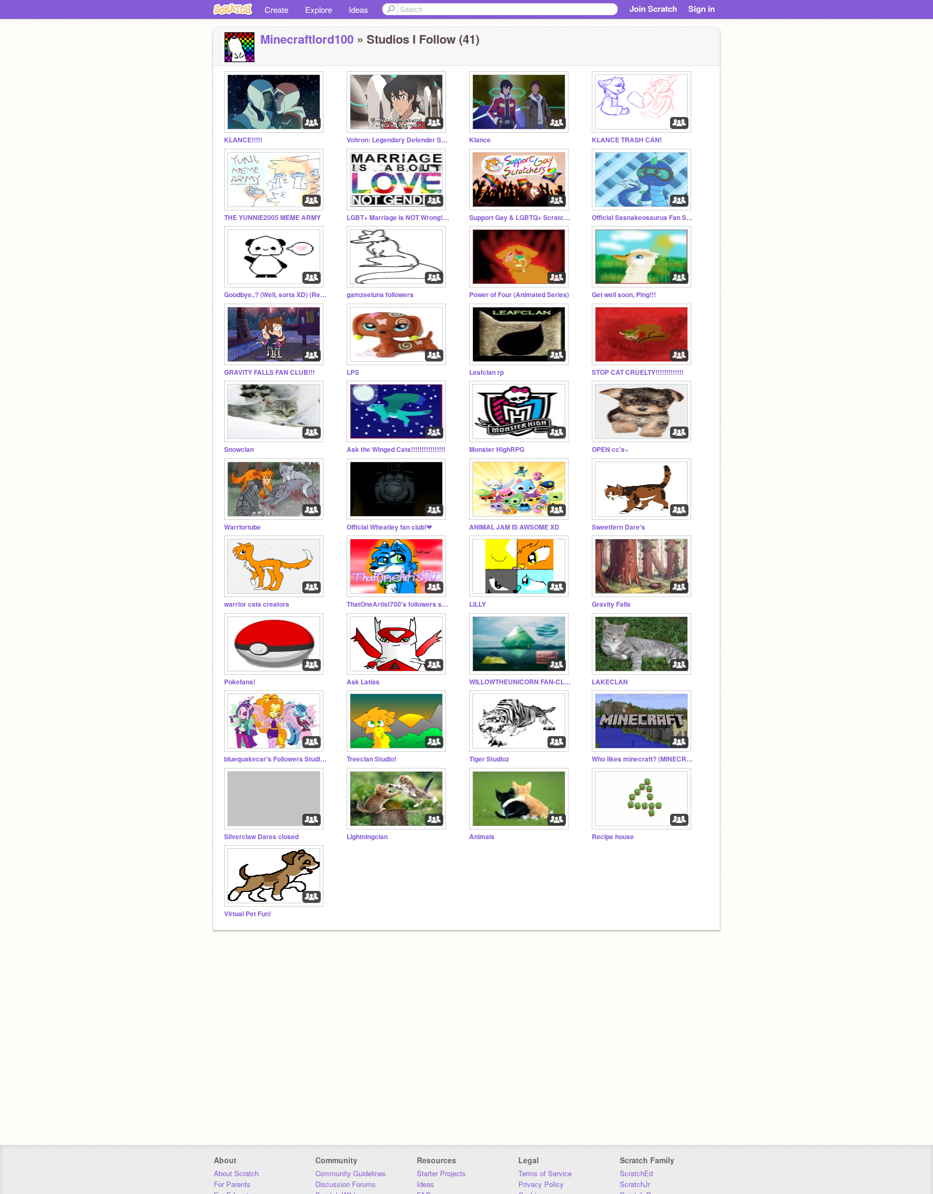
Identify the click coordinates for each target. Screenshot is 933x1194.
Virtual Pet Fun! (247, 913)
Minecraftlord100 (307, 38)
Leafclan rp (486, 372)
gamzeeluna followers (380, 294)
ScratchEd (636, 1173)
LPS (353, 372)
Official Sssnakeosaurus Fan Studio (643, 217)
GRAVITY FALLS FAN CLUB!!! (269, 372)
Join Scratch (653, 9)
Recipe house (613, 836)
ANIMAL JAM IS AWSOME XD (514, 527)
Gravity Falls (611, 604)
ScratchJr (635, 1184)
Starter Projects (441, 1173)
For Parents (232, 1184)
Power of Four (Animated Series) (519, 294)
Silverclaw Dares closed (261, 836)
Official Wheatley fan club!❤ (389, 527)
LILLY (477, 604)
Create (276, 9)
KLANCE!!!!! (243, 140)
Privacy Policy (541, 1184)
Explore (318, 9)
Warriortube (242, 527)
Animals (482, 836)
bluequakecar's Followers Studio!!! (275, 759)
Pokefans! (239, 682)
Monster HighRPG (496, 449)
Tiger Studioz (489, 759)
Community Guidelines (350, 1173)
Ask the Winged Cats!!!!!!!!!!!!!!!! (396, 449)
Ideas (358, 9)
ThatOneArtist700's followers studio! (398, 604)
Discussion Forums (345, 1184)
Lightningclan (367, 836)
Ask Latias (363, 682)
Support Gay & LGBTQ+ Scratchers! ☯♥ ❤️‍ (520, 217)
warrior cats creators (256, 604)
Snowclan (239, 449)
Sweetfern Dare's (618, 527)
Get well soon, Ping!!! (624, 294)
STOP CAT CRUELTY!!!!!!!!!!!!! (638, 372)
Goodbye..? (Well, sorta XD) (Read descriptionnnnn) (275, 294)
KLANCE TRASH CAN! (627, 140)
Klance (480, 140)
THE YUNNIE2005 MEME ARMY (272, 217)
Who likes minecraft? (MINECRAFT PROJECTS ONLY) (643, 759)
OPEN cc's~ (610, 449)
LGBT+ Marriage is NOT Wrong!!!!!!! (398, 217)
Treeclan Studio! (371, 759)
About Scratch (236, 1173)
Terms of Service (545, 1173)
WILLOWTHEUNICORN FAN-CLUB (520, 682)
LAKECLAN (610, 682)
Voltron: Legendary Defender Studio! (398, 140)
